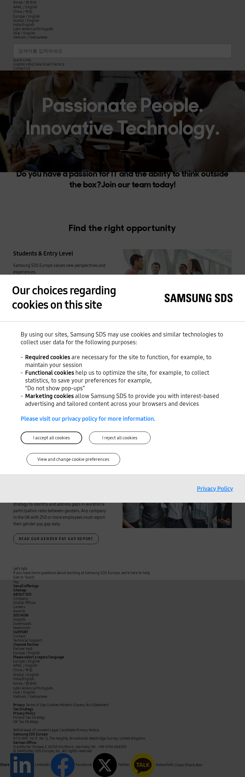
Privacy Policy (215, 488)
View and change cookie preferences (73, 459)
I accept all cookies (51, 437)
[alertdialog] (122, 389)
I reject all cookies (119, 437)
